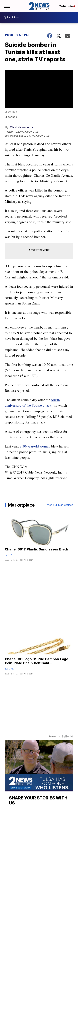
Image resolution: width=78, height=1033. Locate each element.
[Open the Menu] (6, 6)
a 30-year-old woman (35, 446)
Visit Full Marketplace (60, 505)
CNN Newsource (21, 127)
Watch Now (66, 6)
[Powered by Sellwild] (67, 736)
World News (17, 35)
